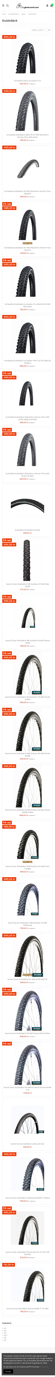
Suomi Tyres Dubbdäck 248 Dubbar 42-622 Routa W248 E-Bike (27, 811)
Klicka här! (44, 1367)
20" (5, 1328)
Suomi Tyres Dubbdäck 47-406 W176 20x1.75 (27, 979)
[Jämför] (26, 77)
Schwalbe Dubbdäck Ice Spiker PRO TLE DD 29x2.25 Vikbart (27, 361)
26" (5, 1333)
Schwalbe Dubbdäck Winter (27, 530)
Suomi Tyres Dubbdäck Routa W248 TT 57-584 (28, 1308)
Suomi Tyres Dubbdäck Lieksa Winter (27, 1144)
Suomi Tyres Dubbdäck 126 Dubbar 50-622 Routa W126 (27, 641)
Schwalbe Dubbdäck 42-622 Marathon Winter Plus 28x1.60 (27, 192)
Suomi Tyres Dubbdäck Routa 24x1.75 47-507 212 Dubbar (27, 1253)
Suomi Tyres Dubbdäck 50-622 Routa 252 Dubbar (27, 1033)
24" (5, 1331)
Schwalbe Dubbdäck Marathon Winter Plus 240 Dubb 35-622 (27, 474)
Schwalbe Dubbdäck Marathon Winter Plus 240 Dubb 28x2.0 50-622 (27, 418)
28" (5, 1338)
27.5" (5, 1335)
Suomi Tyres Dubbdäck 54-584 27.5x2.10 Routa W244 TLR (27, 1088)
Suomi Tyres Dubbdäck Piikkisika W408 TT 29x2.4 (27, 1198)
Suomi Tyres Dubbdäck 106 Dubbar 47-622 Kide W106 (27, 585)
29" (5, 1340)
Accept (8, 1371)
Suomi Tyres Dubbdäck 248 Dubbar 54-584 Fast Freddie (28, 867)
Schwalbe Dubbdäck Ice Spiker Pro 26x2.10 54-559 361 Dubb (27, 305)
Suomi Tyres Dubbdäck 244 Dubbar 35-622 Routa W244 (27, 698)
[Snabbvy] (29, 77)
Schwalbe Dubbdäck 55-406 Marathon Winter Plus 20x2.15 (27, 249)
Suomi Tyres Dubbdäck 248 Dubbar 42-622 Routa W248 (27, 754)
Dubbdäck (6, 1323)
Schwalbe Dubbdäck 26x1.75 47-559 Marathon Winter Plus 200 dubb (27, 136)
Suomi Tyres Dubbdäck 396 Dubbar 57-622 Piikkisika (27, 924)
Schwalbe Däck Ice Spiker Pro (27, 81)
